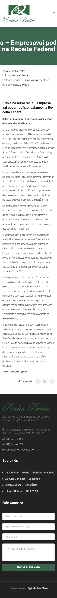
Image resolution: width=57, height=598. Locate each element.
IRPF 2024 (32, 491)
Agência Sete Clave (38, 588)
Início (5, 71)
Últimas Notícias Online (14, 75)
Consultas (34, 478)
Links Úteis (31, 484)
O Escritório (11, 472)
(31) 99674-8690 (15, 444)
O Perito (25, 472)
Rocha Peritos (18, 71)
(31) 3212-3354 (14, 438)
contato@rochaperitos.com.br (22, 449)
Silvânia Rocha (13, 484)
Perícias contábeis (43, 472)
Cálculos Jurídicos (15, 478)
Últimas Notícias (14, 491)
